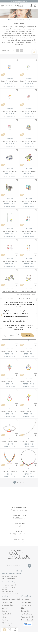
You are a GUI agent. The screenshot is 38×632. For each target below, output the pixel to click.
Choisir (12, 335)
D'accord (27, 335)
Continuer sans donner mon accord (25, 294)
